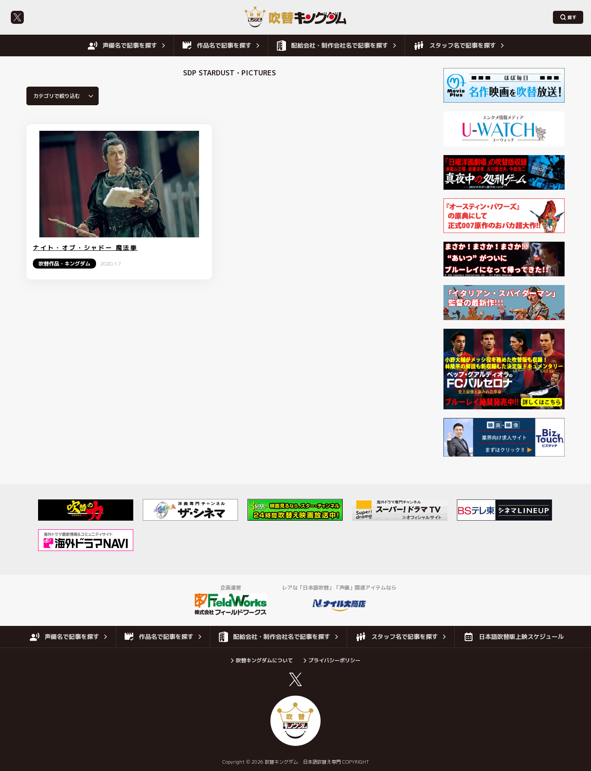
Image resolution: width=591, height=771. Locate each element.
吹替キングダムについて (264, 660)
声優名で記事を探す (130, 45)
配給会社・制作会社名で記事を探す (339, 45)
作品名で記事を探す (224, 45)
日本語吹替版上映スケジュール (521, 636)
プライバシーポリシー (334, 660)
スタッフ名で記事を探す (462, 45)
